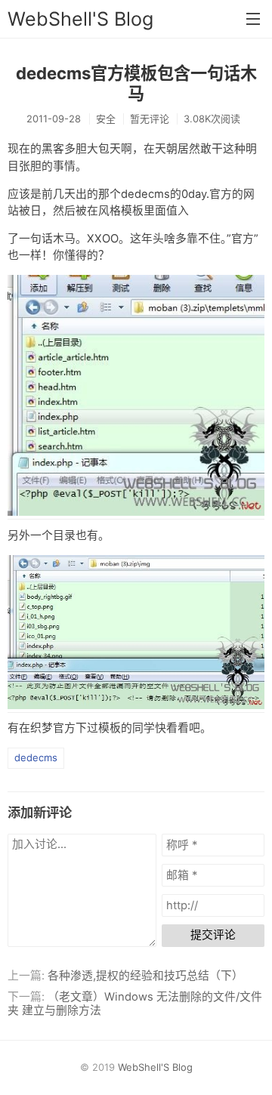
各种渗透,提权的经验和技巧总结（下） (145, 975)
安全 (106, 119)
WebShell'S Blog (80, 19)
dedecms (35, 757)
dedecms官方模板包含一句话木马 (136, 83)
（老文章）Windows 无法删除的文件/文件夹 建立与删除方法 (135, 1003)
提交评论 (213, 935)
